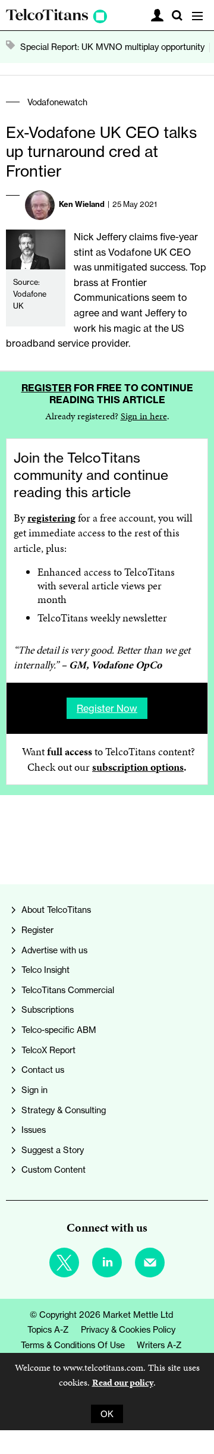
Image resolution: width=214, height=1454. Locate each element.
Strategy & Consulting (63, 1110)
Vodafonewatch (57, 102)
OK (107, 1414)
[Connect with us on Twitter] (64, 1262)
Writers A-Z (159, 1345)
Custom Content (53, 1169)
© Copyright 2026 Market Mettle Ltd (101, 1314)
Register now (107, 708)
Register (46, 388)
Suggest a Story (52, 1150)
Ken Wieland (82, 204)
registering (51, 518)
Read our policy (122, 1382)
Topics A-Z (48, 1329)
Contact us (42, 1069)
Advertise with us (54, 950)
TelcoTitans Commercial (67, 990)
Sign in (34, 1090)
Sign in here (144, 416)
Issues (33, 1130)
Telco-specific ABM (58, 1030)
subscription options (138, 767)
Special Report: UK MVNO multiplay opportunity (112, 47)
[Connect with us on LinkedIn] (107, 1262)
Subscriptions (47, 1009)
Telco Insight (45, 970)
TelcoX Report (48, 1050)
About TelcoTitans (56, 910)
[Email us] (149, 1262)
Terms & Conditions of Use (73, 1345)
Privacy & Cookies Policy (128, 1329)
